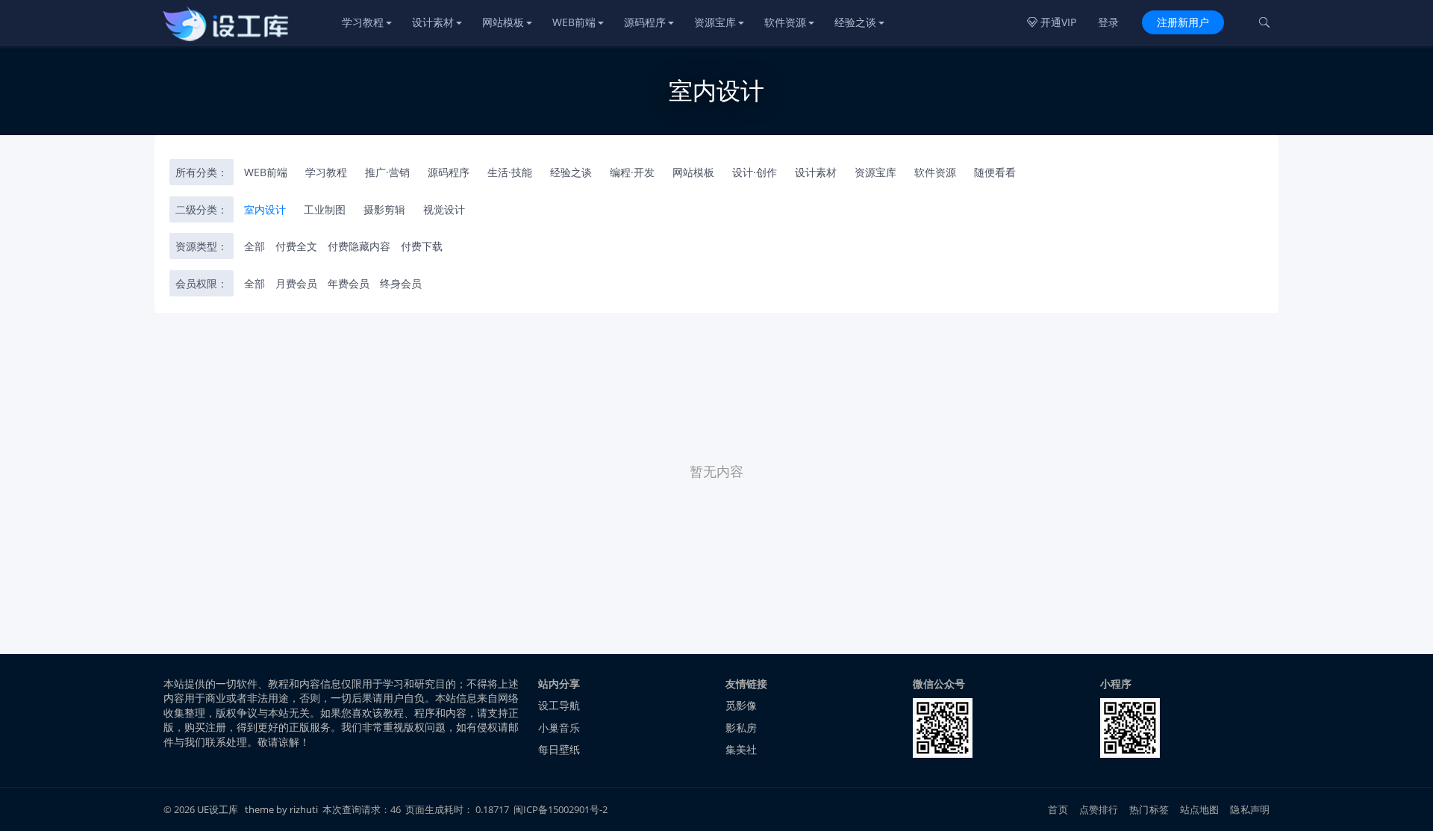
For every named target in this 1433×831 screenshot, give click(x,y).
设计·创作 (754, 172)
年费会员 (348, 283)
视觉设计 (444, 209)
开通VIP (1051, 22)
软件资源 (785, 22)
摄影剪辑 (384, 209)
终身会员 (401, 283)
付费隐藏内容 (359, 246)
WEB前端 (574, 22)
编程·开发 (632, 172)
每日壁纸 (559, 749)
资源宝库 (715, 22)
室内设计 (265, 209)
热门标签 (1149, 809)
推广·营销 (387, 172)
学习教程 (363, 22)
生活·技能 (509, 172)
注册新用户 (1183, 22)
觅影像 (741, 705)
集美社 (741, 749)
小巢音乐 (559, 727)
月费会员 (296, 283)
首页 (1057, 809)
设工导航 (559, 705)
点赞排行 (1099, 809)
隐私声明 (1250, 809)
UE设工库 (217, 809)
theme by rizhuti (282, 809)
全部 (254, 246)
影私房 (741, 727)
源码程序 (645, 22)
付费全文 (296, 246)
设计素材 (433, 22)
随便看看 (995, 172)
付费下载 (422, 246)
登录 (1108, 22)
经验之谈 (855, 22)
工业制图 (325, 209)
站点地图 (1200, 809)
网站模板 (503, 22)
